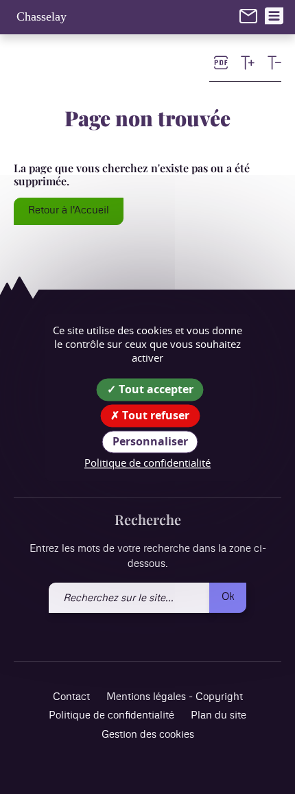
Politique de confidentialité (111, 715)
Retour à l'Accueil (68, 210)
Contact (71, 697)
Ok (228, 597)
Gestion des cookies (148, 734)
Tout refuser (154, 415)
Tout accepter (154, 389)
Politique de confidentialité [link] (147, 463)
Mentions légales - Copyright (174, 697)
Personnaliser (150, 441)
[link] (248, 16)
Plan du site (218, 715)
